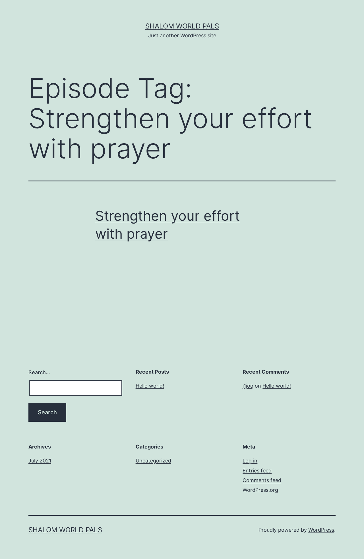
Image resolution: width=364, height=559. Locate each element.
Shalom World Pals (182, 26)
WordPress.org (260, 490)
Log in (250, 461)
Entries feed (257, 471)
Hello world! (150, 386)
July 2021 (39, 461)
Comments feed (262, 480)
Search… (39, 372)
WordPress (321, 530)
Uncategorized (153, 461)
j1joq (248, 386)
